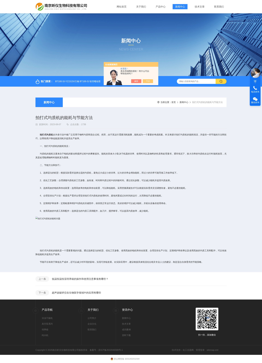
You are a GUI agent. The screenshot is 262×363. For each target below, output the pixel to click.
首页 (173, 102)
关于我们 (141, 6)
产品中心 (161, 6)
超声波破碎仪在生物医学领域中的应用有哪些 (76, 292)
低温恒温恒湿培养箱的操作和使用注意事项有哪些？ (80, 279)
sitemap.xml (212, 350)
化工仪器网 (188, 350)
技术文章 (200, 6)
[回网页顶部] (255, 81)
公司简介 (92, 318)
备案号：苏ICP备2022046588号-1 (106, 350)
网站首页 (121, 6)
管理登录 (200, 350)
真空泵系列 (47, 324)
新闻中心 (180, 6)
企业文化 (92, 324)
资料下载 (126, 335)
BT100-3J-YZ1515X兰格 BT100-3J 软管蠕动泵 (78, 81)
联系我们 (219, 6)
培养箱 (45, 329)
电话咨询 (255, 92)
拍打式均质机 (46, 134)
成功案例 (126, 329)
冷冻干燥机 (47, 318)
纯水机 (45, 335)
